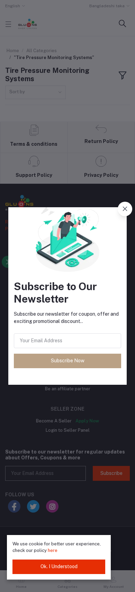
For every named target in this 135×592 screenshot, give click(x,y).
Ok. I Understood (59, 566)
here (52, 550)
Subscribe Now (67, 360)
